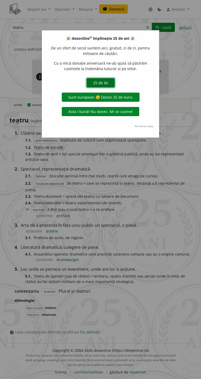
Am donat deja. (144, 126)
